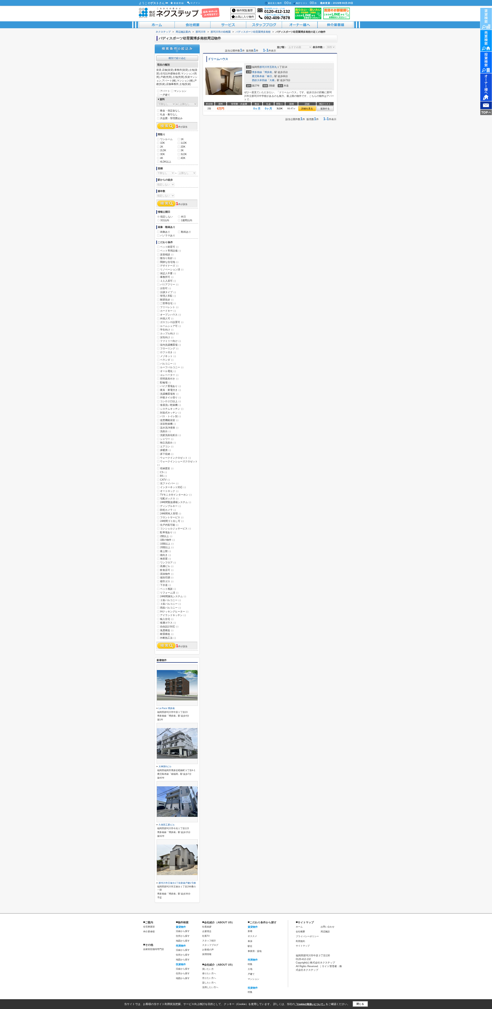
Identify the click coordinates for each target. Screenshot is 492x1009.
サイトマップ (303, 945)
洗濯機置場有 (169, 393)
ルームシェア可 (170, 326)
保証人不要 (168, 273)
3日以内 (164, 220)
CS (163, 472)
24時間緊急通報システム (175, 502)
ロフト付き (168, 352)
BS (163, 475)
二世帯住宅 (168, 303)
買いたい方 (208, 969)
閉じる (360, 1003)
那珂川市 (264, 67)
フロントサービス (171, 517)
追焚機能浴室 (169, 420)
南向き (165, 555)
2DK (183, 146)
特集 (250, 964)
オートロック (169, 491)
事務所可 (166, 277)
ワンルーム (166, 139)
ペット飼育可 (169, 246)
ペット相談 (168, 588)
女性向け (166, 337)
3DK (162, 154)
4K (161, 158)
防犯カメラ (168, 509)
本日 (183, 216)
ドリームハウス (218, 59)
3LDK (184, 154)
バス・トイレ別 (170, 416)
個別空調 (166, 577)
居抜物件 (166, 573)
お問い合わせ (327, 926)
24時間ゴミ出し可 (172, 521)
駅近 (250, 946)
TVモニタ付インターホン (176, 494)
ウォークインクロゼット (175, 457)
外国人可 (166, 318)
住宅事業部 (149, 926)
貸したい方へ (209, 982)
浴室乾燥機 (168, 423)
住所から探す (183, 936)
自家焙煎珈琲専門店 (153, 949)
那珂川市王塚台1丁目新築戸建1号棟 (177, 883)
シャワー (166, 439)
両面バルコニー (170, 607)
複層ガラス (168, 622)
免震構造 (166, 630)
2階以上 (166, 536)
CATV (165, 479)
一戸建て (165, 94)
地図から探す (183, 940)
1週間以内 (186, 220)
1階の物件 (167, 539)
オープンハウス (170, 314)
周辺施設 (325, 931)
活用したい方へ (210, 987)
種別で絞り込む (177, 58)
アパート (165, 91)
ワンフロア (168, 562)
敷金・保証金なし (170, 110)
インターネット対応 (173, 487)
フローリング (169, 348)
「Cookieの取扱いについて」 (310, 1004)
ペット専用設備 (170, 250)
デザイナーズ (169, 265)
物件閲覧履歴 (245, 10)
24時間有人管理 (170, 513)
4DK (183, 158)
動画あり (186, 231)
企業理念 (206, 931)
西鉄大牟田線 (259, 80)
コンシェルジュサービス (175, 528)
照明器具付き (169, 378)
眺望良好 (166, 299)
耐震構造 (166, 634)
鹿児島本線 (258, 76)
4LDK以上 (165, 161)
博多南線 (257, 72)
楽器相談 (166, 254)
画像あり (165, 231)
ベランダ (166, 359)
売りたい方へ (209, 978)
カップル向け (169, 333)
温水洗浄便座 (169, 427)
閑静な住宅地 (169, 262)
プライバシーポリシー (307, 936)
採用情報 (206, 954)
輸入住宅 (166, 619)
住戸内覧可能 (169, 524)
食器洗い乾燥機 (170, 405)
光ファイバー (169, 483)
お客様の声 (208, 949)
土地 (250, 969)
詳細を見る (307, 108)
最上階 (165, 551)
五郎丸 (273, 67)
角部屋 (165, 558)
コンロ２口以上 (170, 401)
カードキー (168, 310)
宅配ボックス (169, 498)
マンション (180, 91)
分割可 (165, 288)
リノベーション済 (171, 269)
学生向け (166, 329)
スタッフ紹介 (209, 940)
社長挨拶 (206, 926)
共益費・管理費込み (171, 118)
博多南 (268, 72)
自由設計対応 (169, 626)
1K (182, 139)
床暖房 (165, 450)
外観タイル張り (170, 397)
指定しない (166, 216)
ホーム (299, 926)
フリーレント (169, 307)
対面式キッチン (170, 412)
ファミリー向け (170, 341)
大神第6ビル (165, 766)
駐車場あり (168, 532)
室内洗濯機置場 (170, 344)
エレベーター (169, 375)
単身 (250, 941)
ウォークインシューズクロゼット (177, 463)
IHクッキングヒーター (174, 611)
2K (161, 146)
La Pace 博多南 (167, 708)
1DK (162, 142)
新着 (250, 931)
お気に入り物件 (244, 16)
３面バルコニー (170, 603)
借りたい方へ (209, 973)
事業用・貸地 (255, 951)
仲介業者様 (149, 931)
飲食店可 (166, 570)
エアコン (166, 446)
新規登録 (179, 3)
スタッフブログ (210, 945)
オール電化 (168, 371)
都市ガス (166, 581)
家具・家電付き (170, 390)
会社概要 (300, 931)
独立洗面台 (168, 442)
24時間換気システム (173, 596)
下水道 (165, 585)
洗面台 (165, 431)
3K (182, 150)
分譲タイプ (168, 292)
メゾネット (168, 356)
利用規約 (300, 941)
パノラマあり (167, 235)
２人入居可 (168, 280)
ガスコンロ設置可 (171, 322)
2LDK (163, 150)
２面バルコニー (170, 600)
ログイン (195, 3)
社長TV (206, 936)
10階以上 (167, 543)
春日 (269, 76)
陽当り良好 (168, 258)
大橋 (271, 80)
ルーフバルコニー (171, 367)
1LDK (184, 142)
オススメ (252, 936)
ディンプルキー (170, 506)
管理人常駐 (168, 295)
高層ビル (166, 566)
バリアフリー (169, 284)
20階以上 (167, 547)
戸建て (251, 974)
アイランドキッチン (173, 615)
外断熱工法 (168, 637)
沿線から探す (183, 931)
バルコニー (168, 363)
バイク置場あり (170, 386)
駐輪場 (165, 382)
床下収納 (166, 454)
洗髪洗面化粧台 (170, 435)
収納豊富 (166, 468)
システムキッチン (171, 408)
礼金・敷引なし (169, 114)
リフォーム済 (169, 592)
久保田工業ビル (167, 824)
